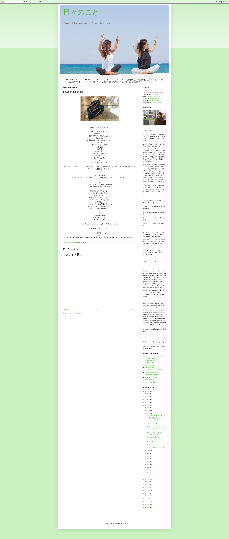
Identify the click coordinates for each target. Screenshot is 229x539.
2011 (147, 501)
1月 (148, 476)
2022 (147, 402)
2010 (147, 504)
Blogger (125, 523)
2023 (147, 399)
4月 (148, 467)
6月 (148, 462)
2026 (147, 391)
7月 (148, 459)
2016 (147, 487)
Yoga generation (150, 382)
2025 (147, 394)
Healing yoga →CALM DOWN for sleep (154, 433)
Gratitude (150, 441)
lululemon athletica (151, 377)
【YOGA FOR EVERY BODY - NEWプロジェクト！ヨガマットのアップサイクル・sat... (156, 418)
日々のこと (81, 12)
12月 (148, 410)
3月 (148, 470)
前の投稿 (132, 310)
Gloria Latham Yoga (151, 372)
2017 (147, 485)
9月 (148, 453)
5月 (148, 464)
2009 (147, 507)
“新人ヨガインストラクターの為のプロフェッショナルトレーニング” (156, 428)
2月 (148, 473)
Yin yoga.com (149, 379)
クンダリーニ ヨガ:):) (153, 444)
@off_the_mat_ (150, 365)
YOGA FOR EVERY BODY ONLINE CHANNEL (153, 357)
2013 (147, 496)
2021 (147, 405)
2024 (147, 397)
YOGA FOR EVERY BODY (153, 370)
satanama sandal (152, 423)
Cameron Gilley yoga (152, 375)
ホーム (99, 310)
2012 (147, 499)
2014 (147, 493)
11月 (148, 413)
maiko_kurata (154, 98)
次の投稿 (67, 310)
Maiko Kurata (154, 94)
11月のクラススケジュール (155, 447)
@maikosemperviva (154, 96)
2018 (147, 482)
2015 (147, 490)
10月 (148, 450)
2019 (147, 479)
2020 (147, 408)
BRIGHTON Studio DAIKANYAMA (151, 361)
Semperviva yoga (150, 367)
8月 (148, 456)
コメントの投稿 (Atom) (74, 313)
